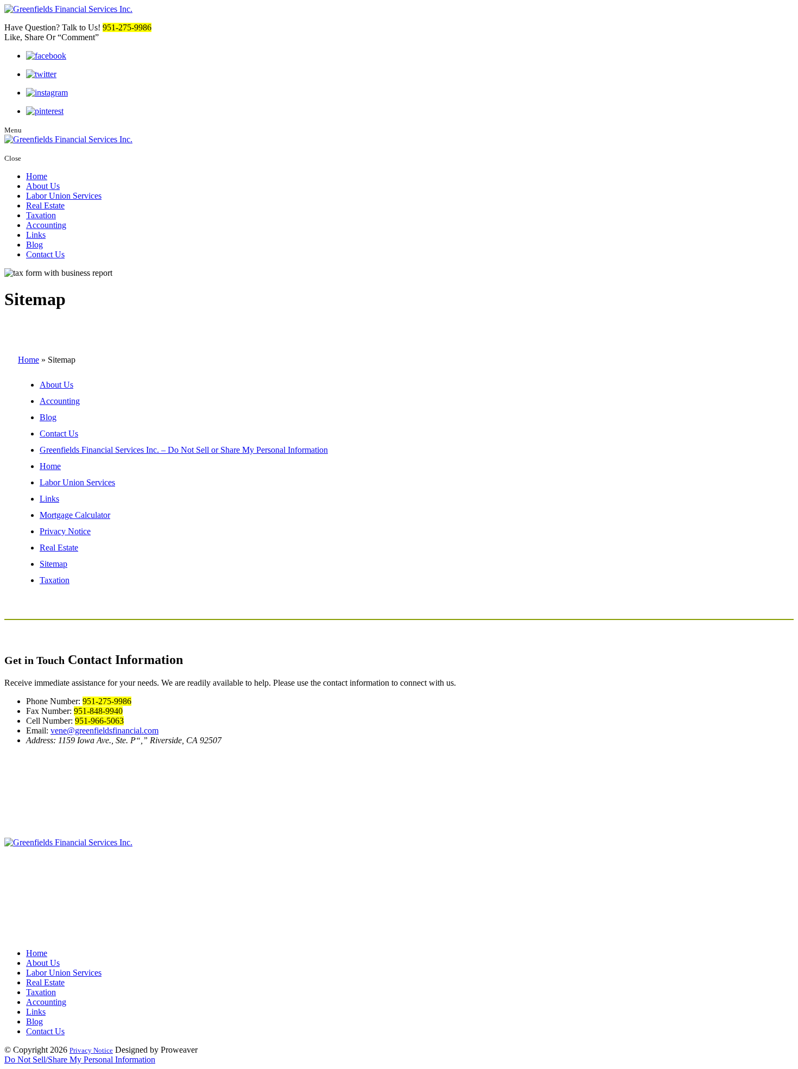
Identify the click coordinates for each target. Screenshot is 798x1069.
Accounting (46, 225)
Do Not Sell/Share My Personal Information (79, 1059)
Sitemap (53, 563)
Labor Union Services (64, 195)
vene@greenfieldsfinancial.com (104, 730)
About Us (43, 186)
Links (36, 234)
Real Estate (45, 205)
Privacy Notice (65, 531)
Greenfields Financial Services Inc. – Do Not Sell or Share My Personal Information (184, 449)
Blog (34, 244)
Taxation (41, 215)
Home (36, 176)
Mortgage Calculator (75, 515)
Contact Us (45, 254)
